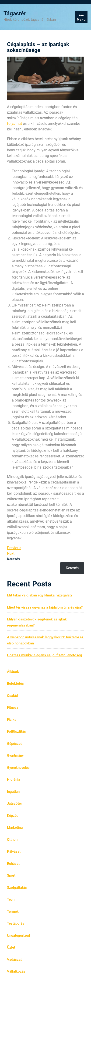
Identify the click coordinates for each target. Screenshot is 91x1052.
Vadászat (14, 959)
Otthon (12, 840)
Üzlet (11, 947)
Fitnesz (12, 707)
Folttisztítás (16, 731)
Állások (13, 672)
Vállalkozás (16, 971)
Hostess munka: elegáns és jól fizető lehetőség (44, 655)
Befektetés (15, 683)
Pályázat (14, 851)
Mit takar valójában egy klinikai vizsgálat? (39, 595)
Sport (11, 875)
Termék (13, 911)
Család (12, 696)
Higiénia (13, 779)
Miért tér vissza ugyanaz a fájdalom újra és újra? (45, 607)
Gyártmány (15, 755)
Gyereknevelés (18, 768)
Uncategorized (18, 935)
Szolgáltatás (17, 887)
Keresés (13, 559)
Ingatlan (13, 792)
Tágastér (15, 13)
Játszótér (14, 803)
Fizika (11, 720)
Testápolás (15, 923)
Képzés (12, 816)
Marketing (15, 827)
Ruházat (13, 863)
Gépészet (14, 744)
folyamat (14, 123)
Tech (10, 899)
